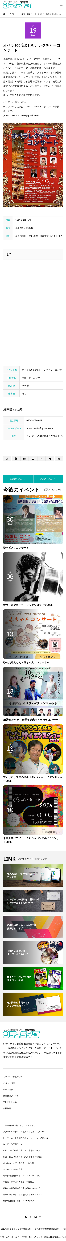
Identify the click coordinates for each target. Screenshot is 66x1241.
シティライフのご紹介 (12, 1077)
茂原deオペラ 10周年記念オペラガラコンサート (31, 719)
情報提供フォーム (11, 1095)
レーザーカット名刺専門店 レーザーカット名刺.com (25, 1138)
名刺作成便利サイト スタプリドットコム (21, 1175)
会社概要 (7, 1108)
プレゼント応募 (10, 1102)
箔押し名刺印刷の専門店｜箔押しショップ (21, 1188)
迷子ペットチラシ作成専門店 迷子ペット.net (22, 1194)
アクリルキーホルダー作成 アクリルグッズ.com (24, 1131)
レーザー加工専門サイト (13, 1144)
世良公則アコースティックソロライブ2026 (28, 605)
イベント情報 (9, 1083)
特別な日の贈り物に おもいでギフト (19, 1200)
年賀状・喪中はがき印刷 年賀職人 (18, 1182)
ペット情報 (8, 1089)
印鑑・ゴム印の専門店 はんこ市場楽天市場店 (22, 1156)
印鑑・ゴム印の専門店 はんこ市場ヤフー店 (21, 1150)
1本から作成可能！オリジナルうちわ (19, 1125)
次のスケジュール (48, 478)
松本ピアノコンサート (16, 547)
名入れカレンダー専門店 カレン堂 (18, 1163)
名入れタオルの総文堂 (12, 1169)
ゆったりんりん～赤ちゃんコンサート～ (26, 662)
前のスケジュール (18, 478)
